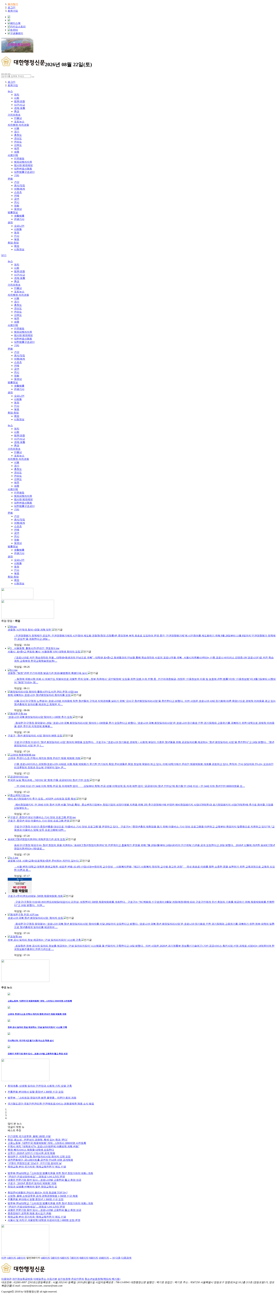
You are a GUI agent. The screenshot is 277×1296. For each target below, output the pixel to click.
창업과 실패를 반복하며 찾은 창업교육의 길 (32, 1186)
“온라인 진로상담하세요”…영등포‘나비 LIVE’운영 (36, 1176)
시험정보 (19, 249)
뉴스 (10, 91)
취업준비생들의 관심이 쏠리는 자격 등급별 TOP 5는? (37, 1192)
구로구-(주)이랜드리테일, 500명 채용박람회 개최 (35, 896)
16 (113, 1257)
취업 (16, 246)
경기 (16, 131)
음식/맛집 (19, 185)
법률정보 (13, 212)
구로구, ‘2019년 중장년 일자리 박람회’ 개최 (32, 1183)
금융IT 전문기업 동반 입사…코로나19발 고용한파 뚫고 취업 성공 (44, 1180)
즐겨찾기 (13, 4)
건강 (16, 182)
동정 (16, 232)
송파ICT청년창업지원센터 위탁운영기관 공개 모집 (37, 839)
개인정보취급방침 (22, 1279)
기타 (16, 175)
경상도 (18, 138)
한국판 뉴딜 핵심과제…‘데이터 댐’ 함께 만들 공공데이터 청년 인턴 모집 (49, 780)
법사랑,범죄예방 (23, 165)
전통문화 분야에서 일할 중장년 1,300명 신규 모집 (35, 1199)
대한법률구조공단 (24, 172)
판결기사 (19, 219)
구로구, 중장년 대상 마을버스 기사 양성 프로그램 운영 (39, 820)
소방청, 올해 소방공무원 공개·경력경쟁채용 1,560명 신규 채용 (43, 1196)
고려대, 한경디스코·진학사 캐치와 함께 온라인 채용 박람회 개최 (44, 758)
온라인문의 (77, 1279)
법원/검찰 (19, 101)
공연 (16, 199)
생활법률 (19, 215)
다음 (118, 1257)
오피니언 (19, 225)
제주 (16, 148)
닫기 (3, 255)
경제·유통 (19, 108)
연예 (16, 195)
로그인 (11, 7)
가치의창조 (14, 114)
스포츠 (18, 192)
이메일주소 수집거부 (45, 1279)
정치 (16, 94)
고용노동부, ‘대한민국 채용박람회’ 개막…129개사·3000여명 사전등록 (47, 1143)
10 (104, 1257)
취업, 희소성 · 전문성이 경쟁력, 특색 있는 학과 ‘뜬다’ (38, 1139)
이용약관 (6, 1279)
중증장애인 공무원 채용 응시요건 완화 (29, 1213)
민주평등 (19, 158)
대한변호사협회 (23, 168)
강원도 (18, 145)
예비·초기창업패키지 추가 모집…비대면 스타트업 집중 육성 (42, 798)
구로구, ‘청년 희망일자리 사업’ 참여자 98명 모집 (35, 735)
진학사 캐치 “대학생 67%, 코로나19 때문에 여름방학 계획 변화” (43, 1146)
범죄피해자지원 (23, 162)
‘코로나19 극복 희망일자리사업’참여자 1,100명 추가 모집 (40, 717)
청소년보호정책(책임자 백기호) (102, 1279)
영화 (16, 205)
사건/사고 (19, 104)
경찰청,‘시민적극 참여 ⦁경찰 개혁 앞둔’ (30, 629)
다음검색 (126, 1257)
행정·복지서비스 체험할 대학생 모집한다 (31, 1149)
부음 (16, 239)
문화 (10, 178)
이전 (3, 1257)
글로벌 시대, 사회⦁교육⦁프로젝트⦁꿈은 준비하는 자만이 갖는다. (44, 860)
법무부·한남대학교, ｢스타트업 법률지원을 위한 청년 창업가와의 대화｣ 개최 (50, 1173)
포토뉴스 (19, 121)
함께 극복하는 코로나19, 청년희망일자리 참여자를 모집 (39, 695)
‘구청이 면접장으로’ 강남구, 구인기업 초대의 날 (35, 1163)
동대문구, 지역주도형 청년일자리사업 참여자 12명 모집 (39, 1156)
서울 (16, 128)
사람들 (18, 229)
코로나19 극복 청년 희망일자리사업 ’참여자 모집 (36, 918)
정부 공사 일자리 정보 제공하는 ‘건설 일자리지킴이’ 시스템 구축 (44, 940)
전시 (16, 202)
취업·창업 (13, 242)
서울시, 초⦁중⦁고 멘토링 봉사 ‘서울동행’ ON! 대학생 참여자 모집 (44, 651)
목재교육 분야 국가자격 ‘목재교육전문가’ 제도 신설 (37, 1166)
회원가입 (13, 10)
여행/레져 (19, 188)
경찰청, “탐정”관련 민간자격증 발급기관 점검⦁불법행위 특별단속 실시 (48, 673)
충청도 (18, 135)
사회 (16, 98)
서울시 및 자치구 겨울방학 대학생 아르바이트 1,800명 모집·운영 (44, 1220)
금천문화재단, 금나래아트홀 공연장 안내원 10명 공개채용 (40, 1160)
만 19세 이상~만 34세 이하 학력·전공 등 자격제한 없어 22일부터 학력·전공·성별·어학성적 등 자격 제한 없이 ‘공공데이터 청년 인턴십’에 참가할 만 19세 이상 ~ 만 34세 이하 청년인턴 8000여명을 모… (129, 786)
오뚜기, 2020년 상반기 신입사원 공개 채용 (31, 1153)
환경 (16, 111)
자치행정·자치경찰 (18, 125)
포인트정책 (64, 1279)
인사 (16, 236)
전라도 (18, 141)
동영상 (18, 209)
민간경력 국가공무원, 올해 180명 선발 (29, 1136)
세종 (16, 151)
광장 (10, 222)
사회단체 (13, 155)
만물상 (18, 118)
